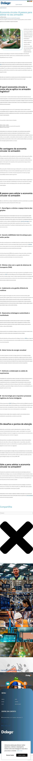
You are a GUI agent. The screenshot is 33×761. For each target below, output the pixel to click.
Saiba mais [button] (19, 751)
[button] (19, 1)
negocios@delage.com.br (6, 725)
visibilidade (30, 244)
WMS (26, 338)
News (16, 699)
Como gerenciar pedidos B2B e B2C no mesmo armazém (15, 593)
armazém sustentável (3, 18)
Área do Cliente (18, 704)
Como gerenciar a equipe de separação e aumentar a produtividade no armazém (14, 577)
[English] (29, 1)
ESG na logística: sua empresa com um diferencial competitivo (16, 685)
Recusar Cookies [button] (10, 755)
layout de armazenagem (25, 221)
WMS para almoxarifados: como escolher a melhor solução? (16, 624)
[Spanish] (31, 1)
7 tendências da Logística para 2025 (9, 640)
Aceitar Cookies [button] (21, 755)
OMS (10, 403)
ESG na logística (17, 18)
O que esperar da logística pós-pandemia (11, 670)
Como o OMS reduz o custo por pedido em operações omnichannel (14, 608)
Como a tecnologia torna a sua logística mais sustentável (15, 655)
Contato (16, 701)
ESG (14, 18)
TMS (6, 274)
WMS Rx (3, 699)
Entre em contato (29, 495)
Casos (3, 704)
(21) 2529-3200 (5, 720)
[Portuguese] (28, 1)
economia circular (10, 18)
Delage (3, 701)
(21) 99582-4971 (5, 721)
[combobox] (16, 513)
